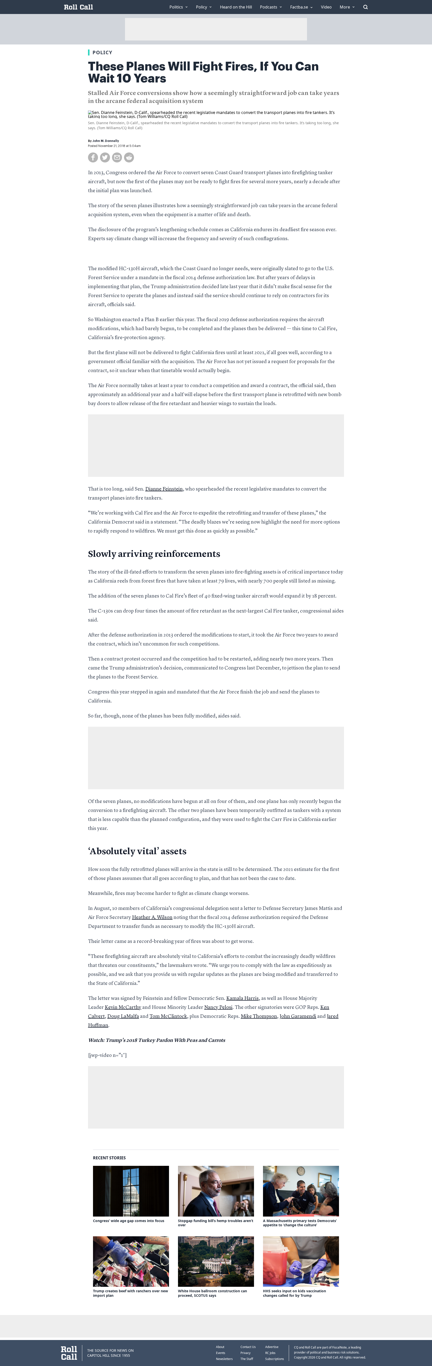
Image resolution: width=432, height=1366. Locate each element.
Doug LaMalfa (123, 1016)
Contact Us (248, 1347)
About (220, 1347)
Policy (102, 52)
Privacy (245, 1353)
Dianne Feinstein (164, 489)
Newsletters (224, 1359)
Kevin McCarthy (123, 1007)
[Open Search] (365, 6)
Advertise (271, 1347)
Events (220, 1353)
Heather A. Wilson (152, 917)
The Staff (246, 1359)
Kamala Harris (242, 998)
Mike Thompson (259, 1016)
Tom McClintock (168, 1016)
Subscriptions (274, 1359)
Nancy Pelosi (218, 1007)
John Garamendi (298, 1016)
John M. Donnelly (105, 140)
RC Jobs (270, 1353)
